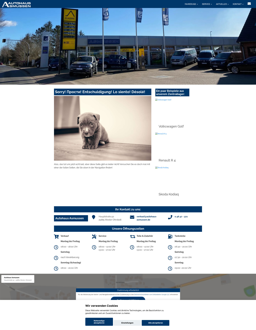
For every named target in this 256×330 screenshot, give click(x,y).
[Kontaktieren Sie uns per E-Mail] (249, 4)
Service (206, 4)
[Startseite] (16, 4)
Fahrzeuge (190, 4)
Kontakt (237, 4)
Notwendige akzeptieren (99, 322)
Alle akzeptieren (155, 323)
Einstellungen (127, 323)
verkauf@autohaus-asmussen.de (147, 218)
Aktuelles (221, 4)
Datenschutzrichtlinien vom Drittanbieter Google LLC (152, 294)
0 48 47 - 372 (181, 216)
